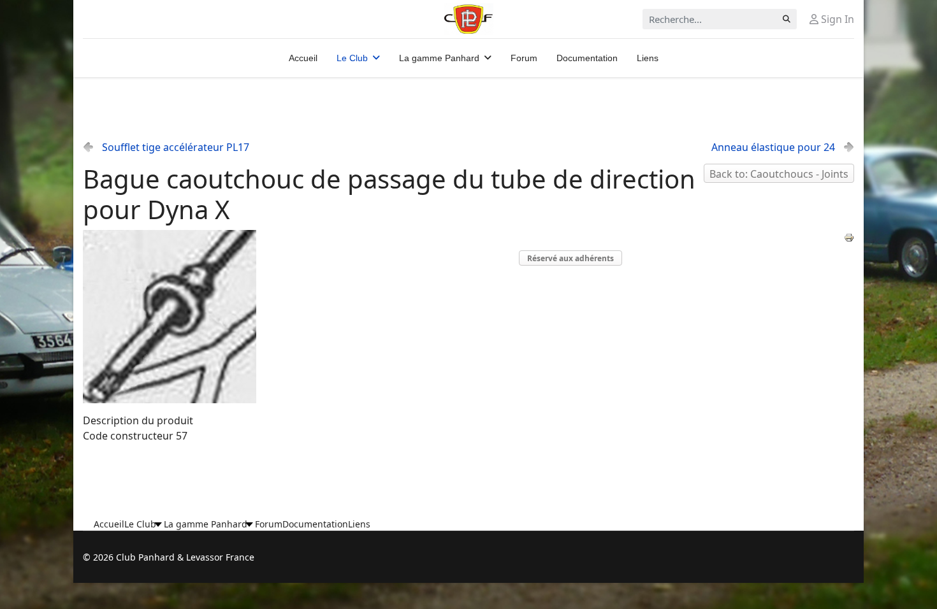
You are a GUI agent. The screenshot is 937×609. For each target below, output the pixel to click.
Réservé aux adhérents (570, 258)
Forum (524, 58)
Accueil (303, 58)
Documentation (587, 58)
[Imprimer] (849, 238)
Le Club (352, 58)
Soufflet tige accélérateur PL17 (175, 147)
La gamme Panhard (439, 58)
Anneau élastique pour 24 (773, 147)
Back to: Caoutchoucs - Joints (778, 174)
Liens (647, 58)
